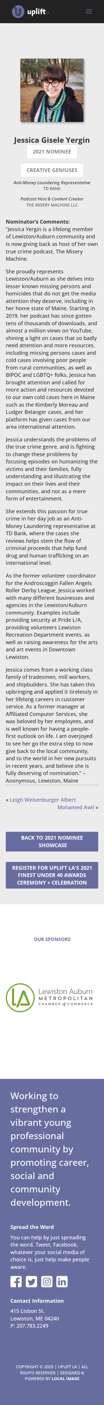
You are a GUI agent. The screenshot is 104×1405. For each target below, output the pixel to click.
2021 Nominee (64, 837)
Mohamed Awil (75, 807)
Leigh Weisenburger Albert (43, 799)
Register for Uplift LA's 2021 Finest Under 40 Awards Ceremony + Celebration (52, 875)
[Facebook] (16, 1281)
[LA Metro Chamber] (52, 998)
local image (65, 1378)
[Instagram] (47, 1281)
